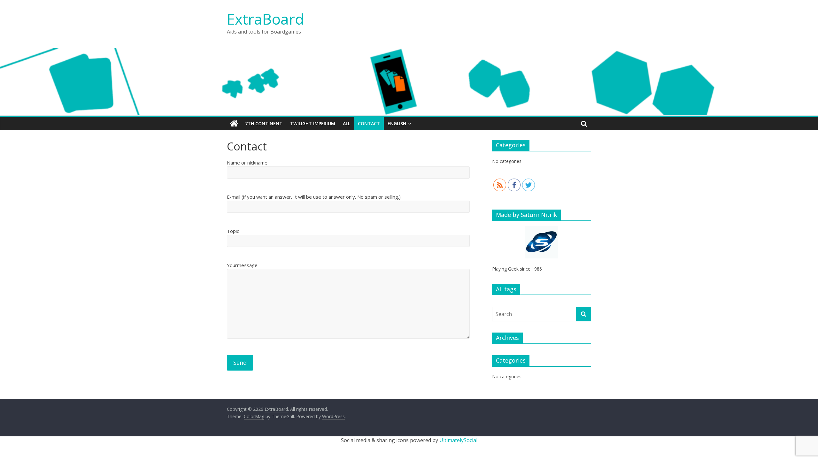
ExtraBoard (265, 19)
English (397, 123)
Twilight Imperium (312, 123)
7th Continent (263, 123)
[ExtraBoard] (234, 123)
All (346, 123)
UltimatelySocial (458, 440)
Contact (369, 123)
